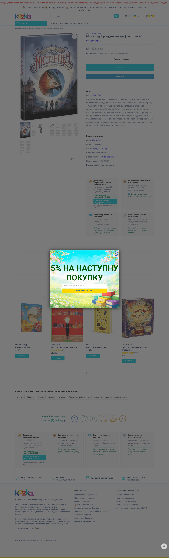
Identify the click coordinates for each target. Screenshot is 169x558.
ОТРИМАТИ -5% (84, 291)
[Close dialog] (116, 254)
